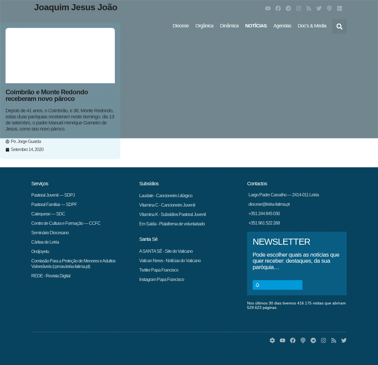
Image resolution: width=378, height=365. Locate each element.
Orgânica (204, 25)
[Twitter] (319, 8)
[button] (339, 26)
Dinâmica (229, 25)
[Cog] (272, 340)
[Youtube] (268, 8)
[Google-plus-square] (339, 8)
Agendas (282, 25)
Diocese (181, 25)
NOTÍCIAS (256, 25)
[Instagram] (298, 8)
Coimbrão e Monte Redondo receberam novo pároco (47, 95)
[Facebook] (278, 8)
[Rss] (309, 8)
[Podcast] (329, 8)
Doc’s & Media (312, 25)
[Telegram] (288, 8)
